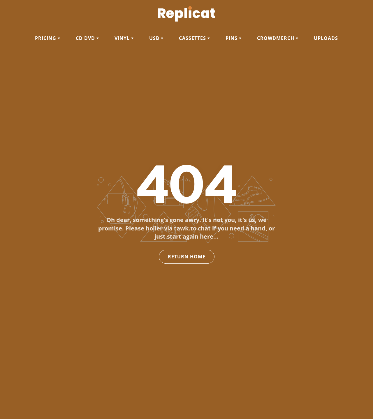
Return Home (186, 256)
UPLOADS (326, 38)
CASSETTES (193, 38)
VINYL (123, 38)
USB (155, 38)
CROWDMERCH (276, 38)
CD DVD (86, 38)
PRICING (46, 38)
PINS (232, 38)
